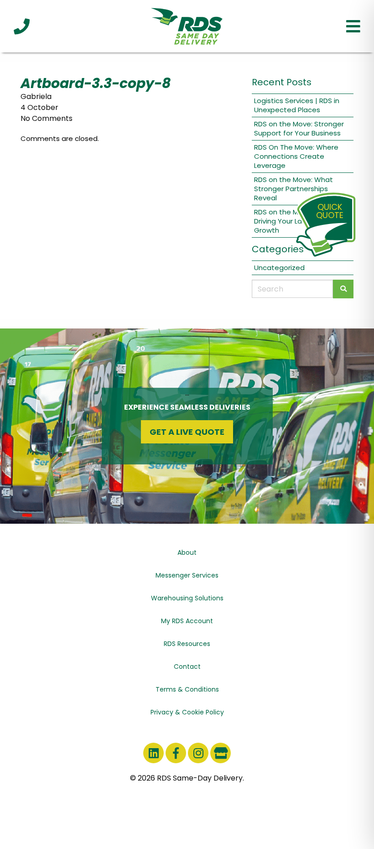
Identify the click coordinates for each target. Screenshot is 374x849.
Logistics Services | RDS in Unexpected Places (296, 105)
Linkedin (153, 753)
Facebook (176, 753)
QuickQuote (329, 211)
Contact (187, 666)
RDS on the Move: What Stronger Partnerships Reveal (293, 189)
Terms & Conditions (187, 689)
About (187, 552)
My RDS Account (187, 620)
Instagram (198, 753)
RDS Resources (187, 643)
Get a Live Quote (187, 432)
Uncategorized (279, 267)
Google (220, 753)
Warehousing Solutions (187, 598)
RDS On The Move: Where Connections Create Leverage (296, 156)
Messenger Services (187, 575)
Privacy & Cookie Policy (187, 712)
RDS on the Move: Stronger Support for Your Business (299, 128)
